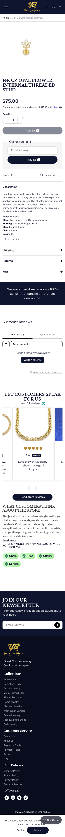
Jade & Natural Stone (15, 719)
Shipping (8, 250)
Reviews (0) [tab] (17, 334)
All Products (10, 679)
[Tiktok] (25, 798)
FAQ (5, 271)
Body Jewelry (11, 724)
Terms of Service (13, 784)
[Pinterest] (19, 798)
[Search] (47, 7)
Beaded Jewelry (12, 715)
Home (5, 17)
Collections (12, 674)
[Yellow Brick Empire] (32, 7)
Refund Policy (11, 775)
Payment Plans (12, 749)
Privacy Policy (11, 779)
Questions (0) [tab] (47, 334)
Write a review (32, 359)
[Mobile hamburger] (6, 7)
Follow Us (11, 791)
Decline (20, 830)
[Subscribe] (57, 625)
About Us (8, 740)
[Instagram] (13, 798)
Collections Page (13, 684)
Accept (38, 830)
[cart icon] (60, 7)
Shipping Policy (12, 770)
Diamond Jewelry (13, 706)
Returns (7, 260)
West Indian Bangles (14, 710)
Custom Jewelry (12, 688)
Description (10, 186)
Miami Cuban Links (14, 692)
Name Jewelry (11, 701)
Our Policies (13, 765)
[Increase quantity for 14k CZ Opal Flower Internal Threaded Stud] (21, 120)
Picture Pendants (13, 697)
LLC (48, 811)
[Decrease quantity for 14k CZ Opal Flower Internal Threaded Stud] (5, 120)
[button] (30, 488)
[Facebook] (7, 798)
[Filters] (6, 344)
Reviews (8, 754)
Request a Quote (12, 745)
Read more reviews (32, 497)
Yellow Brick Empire (34, 811)
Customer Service (18, 731)
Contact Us (10, 736)
